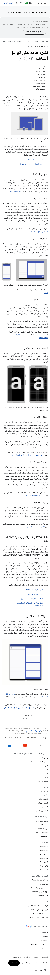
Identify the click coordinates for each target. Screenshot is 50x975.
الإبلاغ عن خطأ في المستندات (39, 909)
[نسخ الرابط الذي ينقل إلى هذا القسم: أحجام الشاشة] (30, 174)
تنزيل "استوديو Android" (39, 892)
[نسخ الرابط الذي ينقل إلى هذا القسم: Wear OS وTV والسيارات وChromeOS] (41, 541)
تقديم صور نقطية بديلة (34, 495)
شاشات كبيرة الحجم (42, 821)
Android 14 (44, 858)
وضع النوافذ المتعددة (15, 191)
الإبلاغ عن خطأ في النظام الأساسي (38, 906)
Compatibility (14, 12)
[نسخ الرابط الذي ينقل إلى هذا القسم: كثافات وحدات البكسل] (21, 348)
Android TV (43, 836)
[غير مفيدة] (28, 46)
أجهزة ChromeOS (41, 829)
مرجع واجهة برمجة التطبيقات (39, 888)
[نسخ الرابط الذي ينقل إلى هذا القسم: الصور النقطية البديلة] (27, 462)
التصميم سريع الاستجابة (39, 231)
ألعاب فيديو (44, 791)
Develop (42, 12)
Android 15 (44, 854)
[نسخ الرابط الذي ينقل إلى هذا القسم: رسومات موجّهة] (31, 502)
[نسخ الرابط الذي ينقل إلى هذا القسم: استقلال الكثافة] (31, 417)
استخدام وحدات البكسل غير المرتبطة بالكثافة (28, 455)
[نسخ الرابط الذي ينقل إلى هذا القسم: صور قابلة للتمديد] (30, 299)
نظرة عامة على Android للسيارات (31, 598)
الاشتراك (14, 963)
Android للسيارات (42, 832)
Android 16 (44, 850)
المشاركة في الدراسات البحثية (39, 917)
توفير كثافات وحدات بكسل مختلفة (30, 164)
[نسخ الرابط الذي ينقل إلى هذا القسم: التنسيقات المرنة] (31, 198)
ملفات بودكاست (43, 781)
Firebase (44, 941)
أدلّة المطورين (44, 884)
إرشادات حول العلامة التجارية (22, 957)
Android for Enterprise (39, 762)
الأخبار (46, 773)
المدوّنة (46, 777)
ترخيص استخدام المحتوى (32, 731)
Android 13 (44, 862)
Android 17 (44, 846)
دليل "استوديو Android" (40, 880)
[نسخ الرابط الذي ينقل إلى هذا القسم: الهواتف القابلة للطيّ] (23, 616)
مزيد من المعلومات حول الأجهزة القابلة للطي (19, 707)
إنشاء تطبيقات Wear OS (34, 590)
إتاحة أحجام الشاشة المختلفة (33, 160)
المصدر (46, 769)
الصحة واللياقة (43, 799)
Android (45, 758)
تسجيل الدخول (8, 3)
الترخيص (36, 957)
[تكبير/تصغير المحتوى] (34, 65)
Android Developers (41, 41)
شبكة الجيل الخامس (42, 811)
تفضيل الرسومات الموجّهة (35, 527)
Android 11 (44, 870)
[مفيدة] (32, 46)
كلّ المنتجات (44, 948)
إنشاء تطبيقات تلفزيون (35, 594)
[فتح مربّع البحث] (21, 2)
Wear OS (44, 825)
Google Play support (40, 913)
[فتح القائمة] (45, 3)
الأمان (46, 766)
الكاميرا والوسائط (43, 803)
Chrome (45, 937)
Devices (30, 12)
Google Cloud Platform (39, 944)
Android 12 (44, 866)
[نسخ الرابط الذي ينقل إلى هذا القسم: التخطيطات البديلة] (29, 238)
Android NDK (43, 895)
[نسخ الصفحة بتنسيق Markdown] (24, 58)
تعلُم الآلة (45, 795)
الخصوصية (44, 807)
